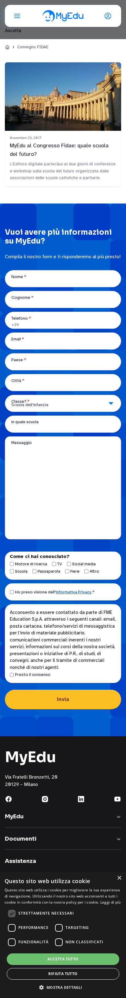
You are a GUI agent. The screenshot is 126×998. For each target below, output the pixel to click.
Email (17, 339)
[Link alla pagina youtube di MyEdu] (117, 799)
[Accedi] (109, 16)
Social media (84, 564)
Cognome (22, 297)
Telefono (21, 318)
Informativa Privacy (74, 592)
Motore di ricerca (31, 564)
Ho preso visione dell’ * (54, 592)
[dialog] (63, 934)
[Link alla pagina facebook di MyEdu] (8, 799)
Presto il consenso (32, 674)
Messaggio (21, 442)
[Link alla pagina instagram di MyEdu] (45, 799)
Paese (18, 359)
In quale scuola (25, 422)
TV (59, 564)
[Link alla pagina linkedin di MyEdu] (81, 799)
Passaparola (49, 571)
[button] (63, 987)
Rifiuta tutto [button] (62, 973)
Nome (18, 276)
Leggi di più (110, 902)
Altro (94, 571)
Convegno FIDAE (33, 47)
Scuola (21, 571)
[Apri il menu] (17, 16)
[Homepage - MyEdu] (63, 16)
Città (17, 380)
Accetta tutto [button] (62, 959)
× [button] (119, 878)
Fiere (75, 571)
